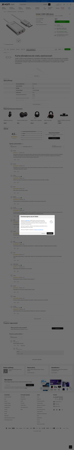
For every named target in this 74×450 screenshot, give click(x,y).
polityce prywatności (38, 229)
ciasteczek (27, 220)
